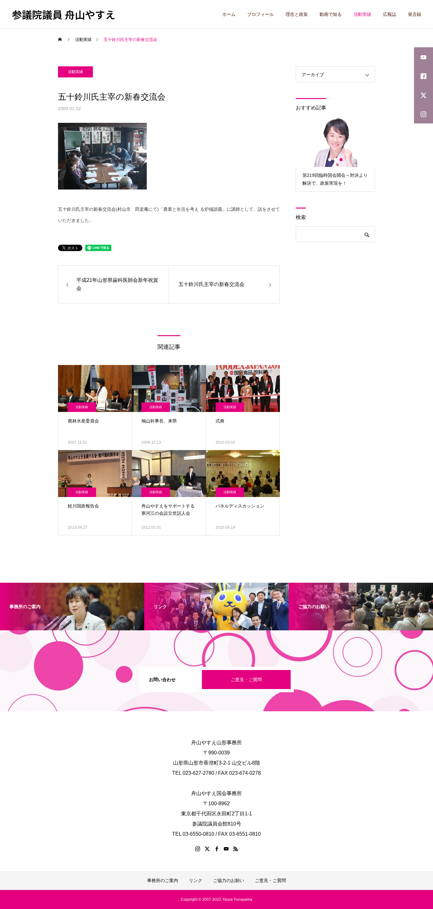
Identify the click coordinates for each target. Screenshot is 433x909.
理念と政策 (297, 14)
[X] (207, 849)
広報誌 (389, 14)
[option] (335, 154)
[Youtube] (226, 849)
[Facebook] (216, 849)
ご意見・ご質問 (246, 679)
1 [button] (330, 159)
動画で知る (331, 14)
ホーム (229, 14)
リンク (195, 880)
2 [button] (336, 159)
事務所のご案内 (162, 880)
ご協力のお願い (228, 880)
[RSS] (235, 849)
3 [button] (341, 159)
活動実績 (362, 14)
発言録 (414, 14)
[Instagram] (197, 849)
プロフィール (260, 14)
